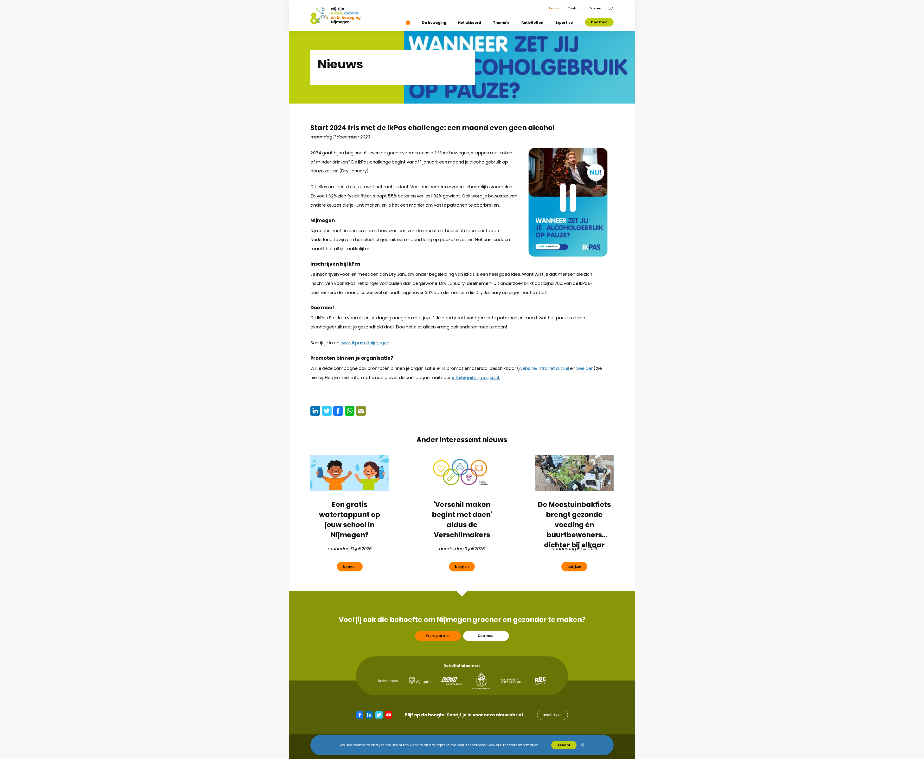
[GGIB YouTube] (388, 715)
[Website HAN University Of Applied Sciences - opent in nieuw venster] (511, 681)
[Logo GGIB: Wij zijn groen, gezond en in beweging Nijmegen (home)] (335, 15)
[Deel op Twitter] (327, 411)
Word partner (438, 635)
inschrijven (552, 714)
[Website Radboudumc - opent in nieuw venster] (388, 681)
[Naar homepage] (408, 22)
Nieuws (553, 8)
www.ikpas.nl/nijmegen (364, 343)
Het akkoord (469, 22)
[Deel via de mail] (361, 411)
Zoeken (595, 8)
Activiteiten (532, 22)
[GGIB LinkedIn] (369, 715)
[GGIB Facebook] (359, 715)
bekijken (350, 566)
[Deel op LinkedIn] (315, 411)
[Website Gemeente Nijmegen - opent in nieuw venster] (419, 680)
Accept (564, 745)
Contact (574, 8)
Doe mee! (486, 635)
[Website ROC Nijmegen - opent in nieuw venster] (540, 681)
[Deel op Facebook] (338, 411)
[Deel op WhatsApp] (349, 411)
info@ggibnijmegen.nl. (476, 377)
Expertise (564, 22)
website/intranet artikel (544, 368)
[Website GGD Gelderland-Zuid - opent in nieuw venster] (451, 681)
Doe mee (599, 22)
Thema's (501, 22)
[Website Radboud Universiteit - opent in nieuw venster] (481, 681)
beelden (585, 368)
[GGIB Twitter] (379, 715)
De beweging (434, 22)
